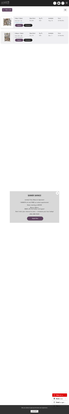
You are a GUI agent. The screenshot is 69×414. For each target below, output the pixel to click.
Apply (19, 25)
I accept (34, 411)
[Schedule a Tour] (62, 3)
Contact (28, 25)
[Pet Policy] (58, 3)
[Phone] (54, 3)
